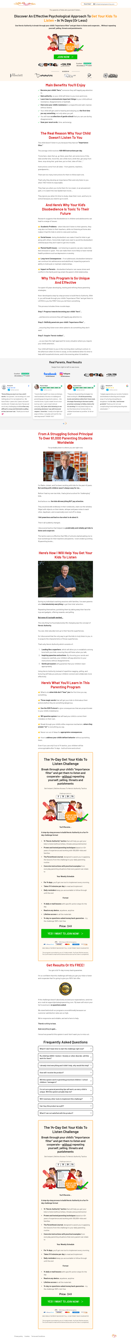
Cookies (27, 1336)
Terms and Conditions (38, 1336)
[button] (63, 423)
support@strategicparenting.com (60, 1002)
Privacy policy (18, 1336)
